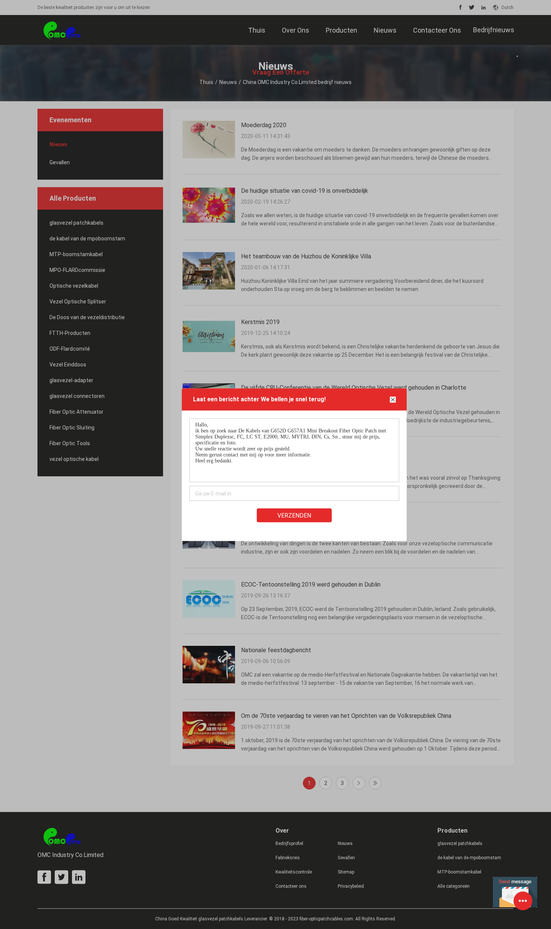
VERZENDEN (294, 515)
